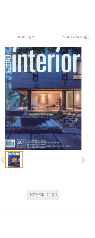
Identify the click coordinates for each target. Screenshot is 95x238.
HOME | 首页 (26, 37)
